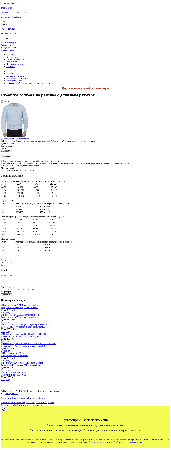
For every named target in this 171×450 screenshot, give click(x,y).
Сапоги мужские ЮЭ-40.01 (13, 375)
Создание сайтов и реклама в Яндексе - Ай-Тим (23, 398)
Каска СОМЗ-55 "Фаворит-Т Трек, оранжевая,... (23, 327)
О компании (12, 57)
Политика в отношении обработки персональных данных (27, 402)
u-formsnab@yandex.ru (11, 17)
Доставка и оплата (14, 64)
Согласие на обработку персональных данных (22, 405)
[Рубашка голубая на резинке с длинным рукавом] (24, 141)
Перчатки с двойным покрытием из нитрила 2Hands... (25, 346)
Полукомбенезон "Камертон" (14, 355)
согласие (51, 440)
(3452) (8, 29)
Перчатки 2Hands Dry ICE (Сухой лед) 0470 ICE (23, 336)
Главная (10, 54)
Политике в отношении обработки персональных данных (117, 442)
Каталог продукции (15, 59)
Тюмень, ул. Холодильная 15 (14, 12)
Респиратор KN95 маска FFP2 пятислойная (21, 365)
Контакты (10, 66)
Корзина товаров (8, 43)
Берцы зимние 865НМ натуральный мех (19, 317)
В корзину (5, 312)
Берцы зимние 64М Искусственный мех (19, 307)
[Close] (4, 408)
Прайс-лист (11, 62)
